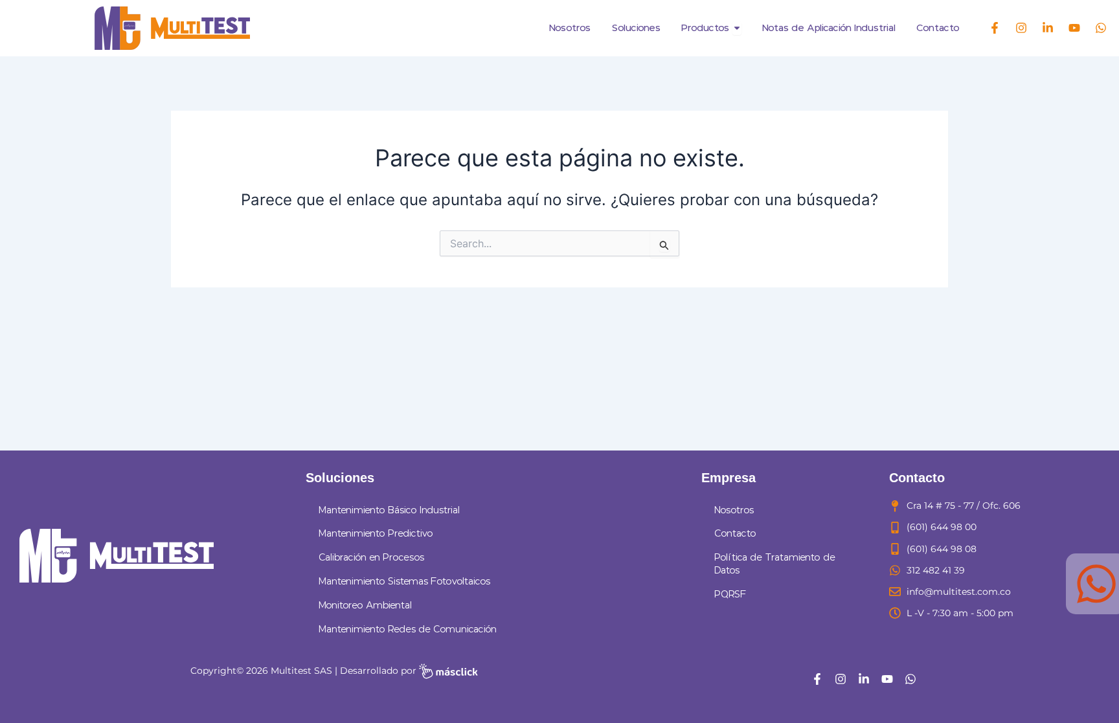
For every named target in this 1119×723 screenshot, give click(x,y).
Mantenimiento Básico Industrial (389, 510)
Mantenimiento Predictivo (376, 533)
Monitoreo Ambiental (365, 605)
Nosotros (734, 510)
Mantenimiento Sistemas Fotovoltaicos (404, 581)
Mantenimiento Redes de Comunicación (408, 629)
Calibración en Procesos (371, 557)
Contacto (735, 533)
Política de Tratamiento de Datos (774, 564)
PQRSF (730, 594)
